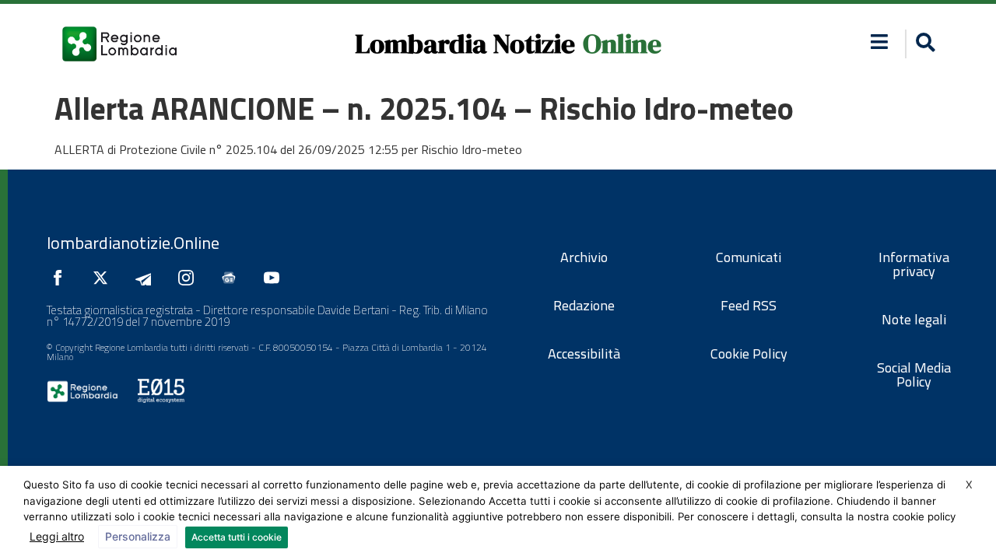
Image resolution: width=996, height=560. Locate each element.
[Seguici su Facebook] (61, 277)
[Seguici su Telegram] (147, 277)
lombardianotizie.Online (133, 242)
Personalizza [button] (137, 536)
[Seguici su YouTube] (275, 277)
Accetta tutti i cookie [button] (236, 537)
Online (622, 43)
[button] (879, 41)
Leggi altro (57, 536)
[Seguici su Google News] (232, 277)
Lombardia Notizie (465, 43)
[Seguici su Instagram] (190, 277)
